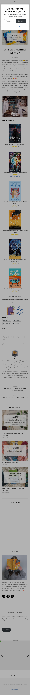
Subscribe (21, 21)
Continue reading (15, 26)
